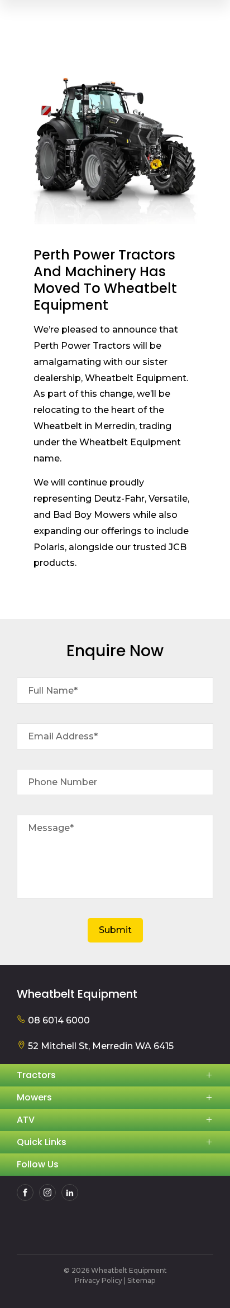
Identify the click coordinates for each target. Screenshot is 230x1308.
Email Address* (63, 736)
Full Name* (53, 690)
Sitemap (141, 1280)
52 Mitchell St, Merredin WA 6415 (100, 1046)
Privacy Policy (98, 1280)
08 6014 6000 (58, 1020)
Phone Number (62, 782)
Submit (115, 930)
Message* (51, 828)
